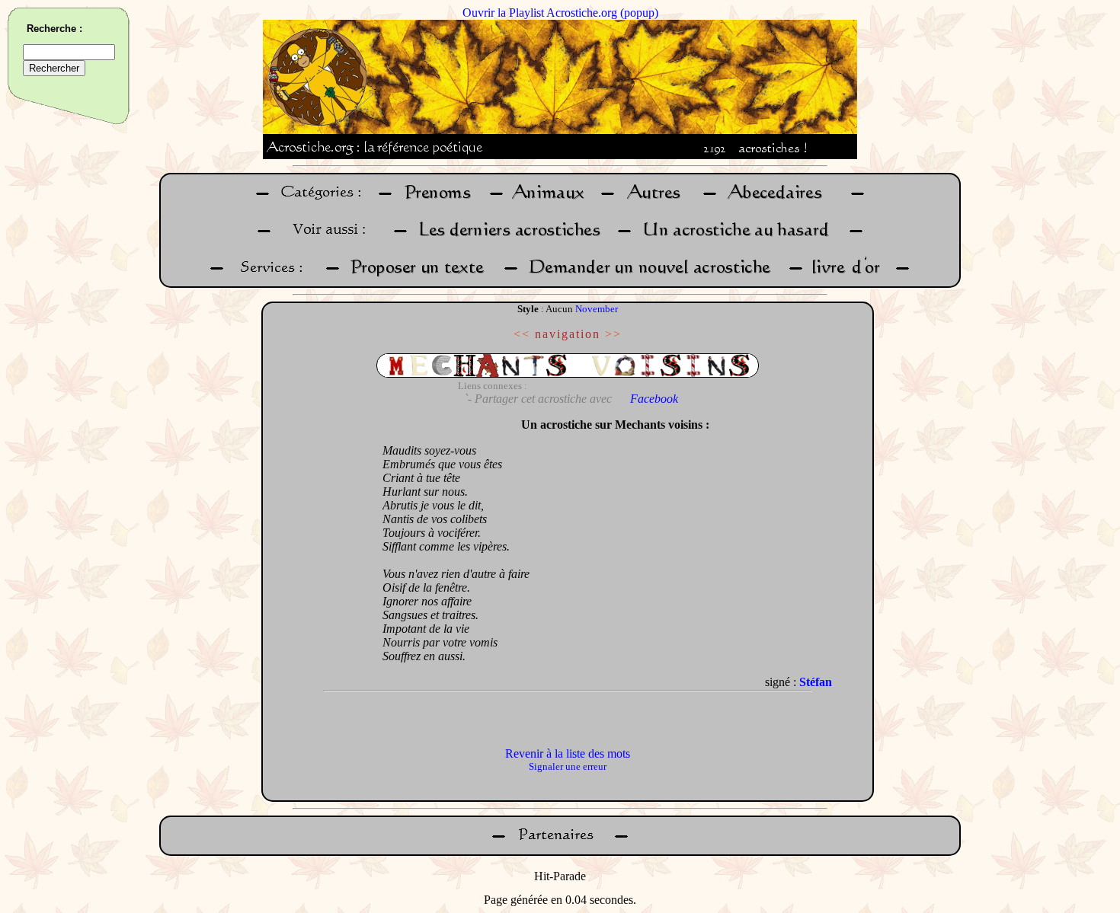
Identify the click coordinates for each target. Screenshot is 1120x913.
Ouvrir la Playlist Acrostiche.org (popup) (560, 12)
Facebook (654, 398)
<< (522, 333)
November (596, 308)
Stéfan (815, 681)
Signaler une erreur (567, 766)
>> (613, 333)
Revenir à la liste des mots (567, 753)
